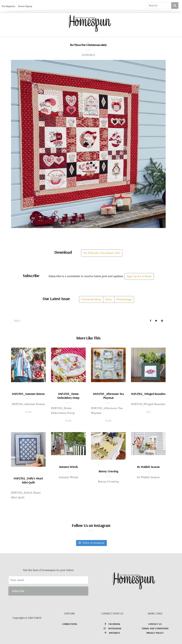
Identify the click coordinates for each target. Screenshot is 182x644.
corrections (69, 624)
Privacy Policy (155, 632)
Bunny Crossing (108, 471)
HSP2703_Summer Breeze (28, 394)
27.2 (148, 412)
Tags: (17, 320)
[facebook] (150, 320)
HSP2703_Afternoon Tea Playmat (108, 396)
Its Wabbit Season (148, 467)
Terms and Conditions (155, 628)
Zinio (108, 299)
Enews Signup (25, 6)
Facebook (114, 624)
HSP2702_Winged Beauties (148, 394)
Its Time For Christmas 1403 (101, 253)
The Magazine (8, 6)
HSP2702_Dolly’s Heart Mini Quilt (28, 480)
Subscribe (18, 591)
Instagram (114, 628)
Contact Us (155, 624)
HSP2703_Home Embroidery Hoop (68, 396)
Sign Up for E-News (139, 276)
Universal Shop (91, 299)
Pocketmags (124, 299)
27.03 (28, 412)
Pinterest (114, 632)
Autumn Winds (68, 467)
